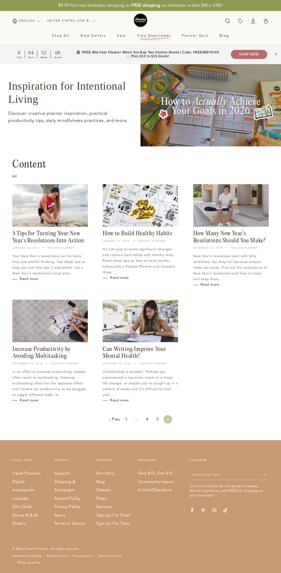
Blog (100, 482)
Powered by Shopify (27, 556)
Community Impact (156, 482)
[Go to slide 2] (213, 139)
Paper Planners (26, 473)
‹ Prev (114, 419)
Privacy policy (82, 556)
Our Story (105, 473)
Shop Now (249, 54)
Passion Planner (36, 548)
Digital (18, 482)
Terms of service (110, 556)
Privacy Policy (67, 507)
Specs (60, 515)
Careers (103, 490)
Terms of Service (70, 523)
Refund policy (57, 556)
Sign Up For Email (113, 515)
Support (62, 473)
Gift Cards (22, 507)
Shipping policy (29, 562)
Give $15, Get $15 (155, 473)
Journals (20, 498)
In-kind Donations (155, 490)
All (14, 176)
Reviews (104, 507)
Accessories (23, 490)
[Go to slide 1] (208, 139)
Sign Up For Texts (113, 523)
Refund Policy (67, 498)
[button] (227, 21)
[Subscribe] (266, 474)
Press (101, 498)
